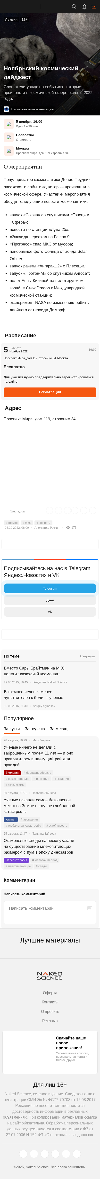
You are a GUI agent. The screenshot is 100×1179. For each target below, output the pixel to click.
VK (50, 612)
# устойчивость (56, 825)
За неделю (35, 728)
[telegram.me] (66, 1154)
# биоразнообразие (37, 772)
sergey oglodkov (44, 706)
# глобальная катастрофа (23, 825)
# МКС (27, 523)
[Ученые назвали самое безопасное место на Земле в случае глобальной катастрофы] (89, 806)
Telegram (50, 588)
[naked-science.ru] (77, 1154)
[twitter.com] (23, 1154)
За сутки (12, 728)
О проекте (50, 1011)
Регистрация (50, 392)
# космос (11, 523)
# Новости (43, 523)
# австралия (29, 819)
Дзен (50, 600)
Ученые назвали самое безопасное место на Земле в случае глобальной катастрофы (39, 806)
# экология (61, 779)
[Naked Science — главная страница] (25, 6)
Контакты (50, 1002)
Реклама (50, 1021)
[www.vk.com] (34, 1154)
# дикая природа (17, 779)
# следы (41, 866)
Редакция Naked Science (50, 682)
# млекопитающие (18, 866)
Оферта (50, 993)
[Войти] (94, 7)
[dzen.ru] (55, 1154)
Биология (12, 772)
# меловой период (45, 860)
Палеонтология (16, 860)
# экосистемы (15, 785)
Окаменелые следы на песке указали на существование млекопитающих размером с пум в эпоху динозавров (39, 846)
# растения (41, 779)
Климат (11, 819)
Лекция (11, 19)
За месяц (58, 728)
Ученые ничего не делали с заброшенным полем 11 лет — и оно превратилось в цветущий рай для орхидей (38, 756)
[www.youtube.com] (45, 1154)
